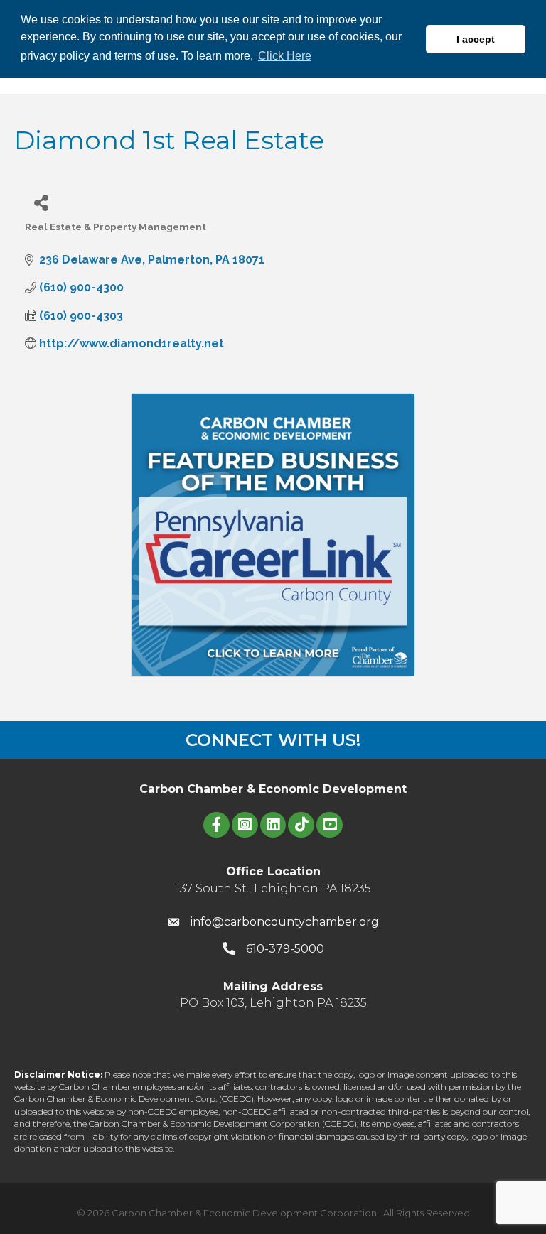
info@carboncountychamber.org (285, 922)
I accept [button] (475, 39)
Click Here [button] (284, 56)
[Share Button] (41, 202)
